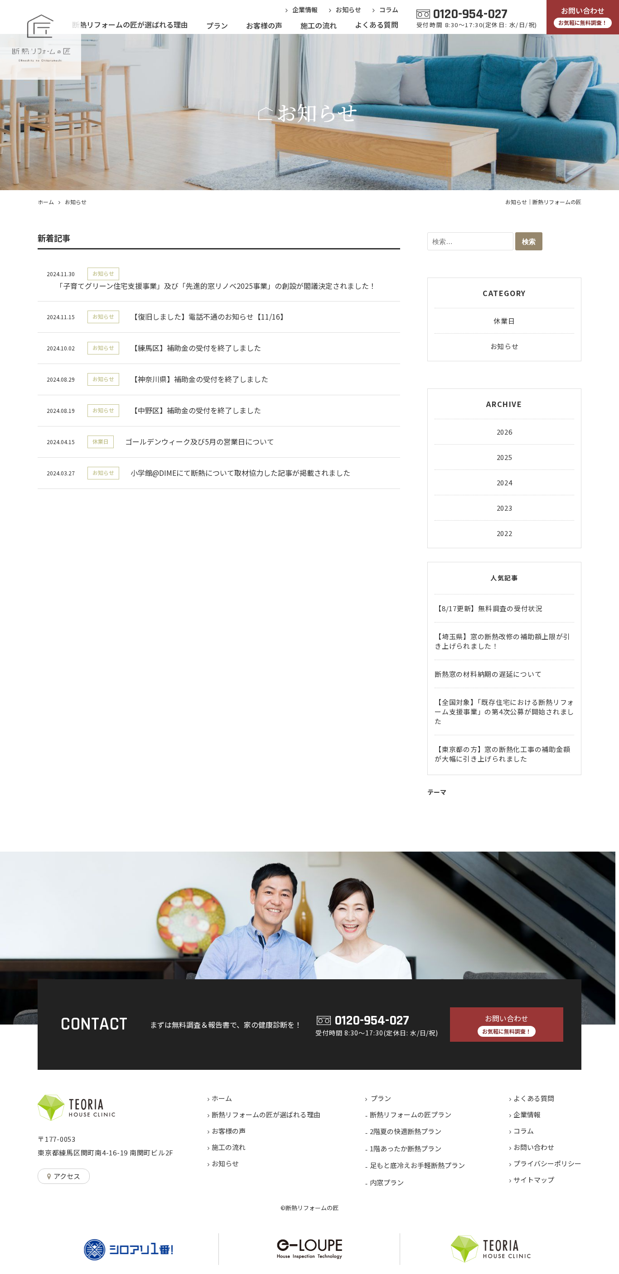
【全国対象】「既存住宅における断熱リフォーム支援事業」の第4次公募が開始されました (504, 711)
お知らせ (504, 346)
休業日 (504, 321)
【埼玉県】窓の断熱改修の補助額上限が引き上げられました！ (502, 641)
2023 (505, 507)
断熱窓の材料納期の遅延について (488, 674)
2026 (505, 431)
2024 (505, 482)
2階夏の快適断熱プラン (405, 1131)
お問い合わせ (533, 1147)
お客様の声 (229, 1130)
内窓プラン (387, 1182)
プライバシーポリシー (547, 1163)
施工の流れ (229, 1147)
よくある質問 (533, 1098)
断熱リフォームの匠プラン (410, 1114)
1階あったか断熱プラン (405, 1148)
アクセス (66, 1176)
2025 (505, 457)
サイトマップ (533, 1179)
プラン (381, 1098)
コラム (523, 1130)
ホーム (222, 1098)
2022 (505, 533)
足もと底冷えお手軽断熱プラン (417, 1165)
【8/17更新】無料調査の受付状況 (488, 608)
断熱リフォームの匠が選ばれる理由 (266, 1114)
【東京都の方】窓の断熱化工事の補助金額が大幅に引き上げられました (502, 753)
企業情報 (527, 1114)
